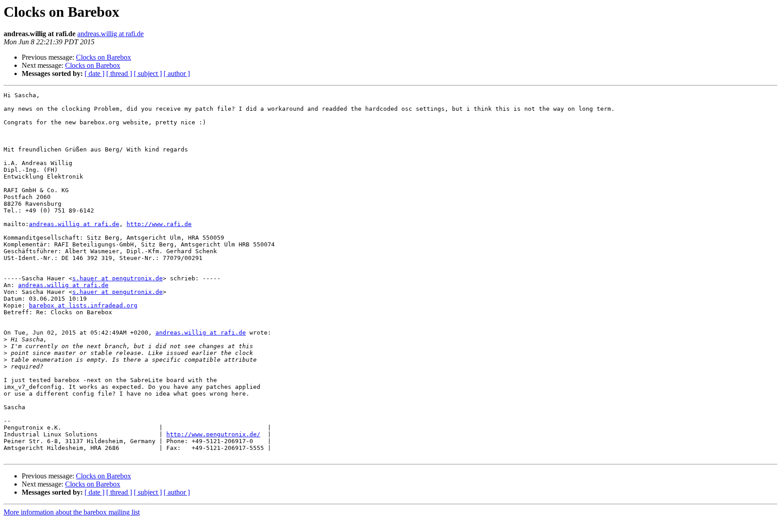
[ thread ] (119, 73)
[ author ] (177, 73)
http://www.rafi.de (159, 224)
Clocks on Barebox (103, 57)
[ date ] (94, 73)
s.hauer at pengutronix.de (117, 278)
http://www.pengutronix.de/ (213, 434)
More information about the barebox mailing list (72, 512)
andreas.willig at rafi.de (110, 34)
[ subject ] (148, 73)
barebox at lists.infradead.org (83, 305)
